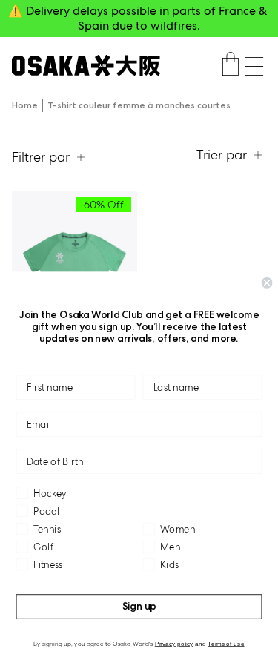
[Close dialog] (267, 283)
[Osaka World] (86, 65)
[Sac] (230, 66)
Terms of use (226, 643)
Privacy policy (174, 643)
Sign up (139, 607)
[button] (254, 66)
